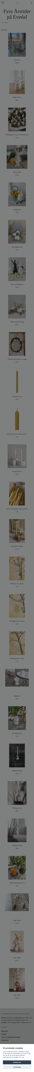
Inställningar (17, 1067)
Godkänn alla (17, 1062)
